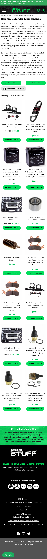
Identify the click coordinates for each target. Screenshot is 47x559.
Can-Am (8, 15)
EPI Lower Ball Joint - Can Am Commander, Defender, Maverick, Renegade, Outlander (12, 396)
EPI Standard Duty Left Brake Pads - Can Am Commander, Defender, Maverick (35, 261)
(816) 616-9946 (23, 499)
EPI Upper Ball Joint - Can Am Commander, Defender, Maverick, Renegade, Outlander (35, 351)
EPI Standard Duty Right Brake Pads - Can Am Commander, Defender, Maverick (12, 306)
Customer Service (24, 506)
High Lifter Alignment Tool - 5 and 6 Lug (12, 125)
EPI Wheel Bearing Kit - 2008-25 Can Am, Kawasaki (35, 218)
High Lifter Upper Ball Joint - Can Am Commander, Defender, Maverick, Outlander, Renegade (35, 396)
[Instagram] (23, 534)
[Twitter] (28, 534)
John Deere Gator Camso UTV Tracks (23, 521)
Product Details (11, 140)
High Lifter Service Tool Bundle (11, 218)
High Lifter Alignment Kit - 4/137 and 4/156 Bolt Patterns (35, 305)
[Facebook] (18, 534)
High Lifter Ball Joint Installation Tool (11, 349)
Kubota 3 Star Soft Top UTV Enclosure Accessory (23, 525)
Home (3, 15)
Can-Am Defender (18, 15)
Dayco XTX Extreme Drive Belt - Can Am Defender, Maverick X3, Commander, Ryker (35, 127)
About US (23, 510)
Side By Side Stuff (17, 542)
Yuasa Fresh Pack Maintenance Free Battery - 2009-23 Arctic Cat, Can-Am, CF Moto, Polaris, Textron (35, 173)
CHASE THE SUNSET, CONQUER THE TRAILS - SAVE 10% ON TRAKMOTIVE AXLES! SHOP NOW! (22, 2)
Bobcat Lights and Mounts (23, 517)
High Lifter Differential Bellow (12, 259)
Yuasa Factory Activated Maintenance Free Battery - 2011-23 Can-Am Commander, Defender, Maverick (12, 174)
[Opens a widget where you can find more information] (8, 555)
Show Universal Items (15, 88)
